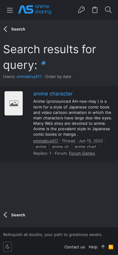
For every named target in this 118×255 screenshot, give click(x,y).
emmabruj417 (29, 76)
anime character (53, 94)
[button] (10, 10)
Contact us (74, 246)
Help (93, 246)
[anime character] (14, 103)
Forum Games (82, 153)
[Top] (103, 246)
